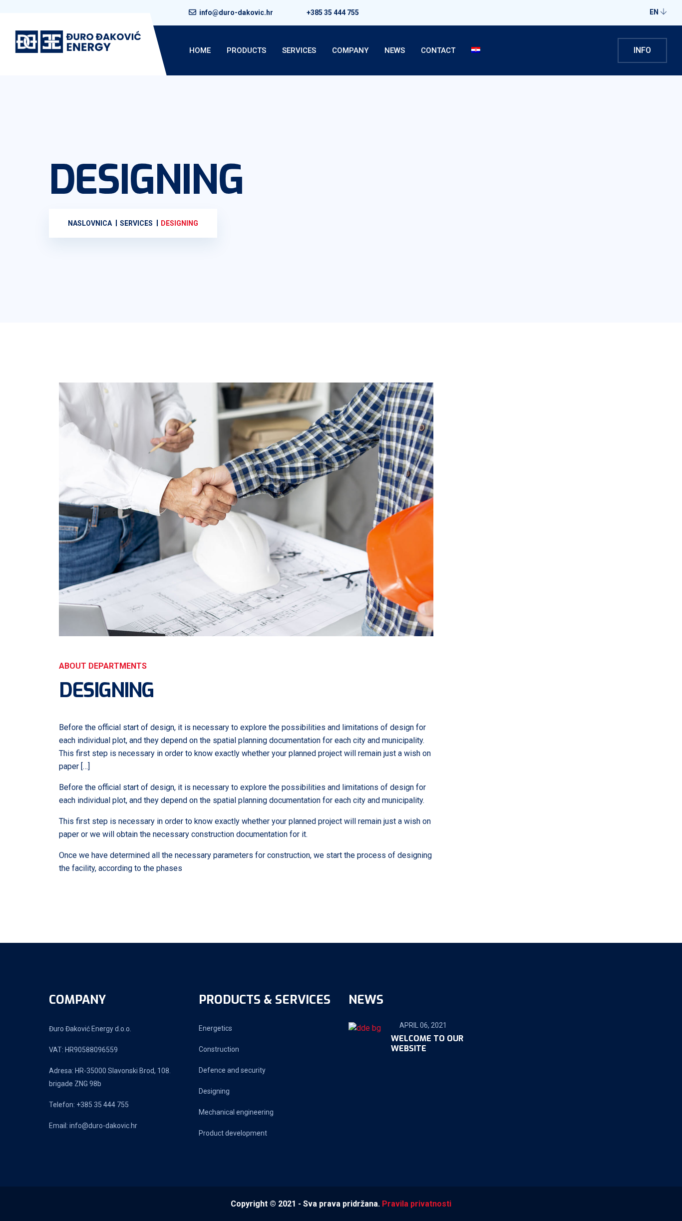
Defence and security (232, 1070)
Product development (233, 1133)
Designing (214, 1091)
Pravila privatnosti (416, 1204)
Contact (438, 50)
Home (200, 50)
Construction (219, 1049)
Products (246, 50)
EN (655, 12)
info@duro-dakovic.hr (236, 12)
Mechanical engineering (236, 1112)
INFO (642, 50)
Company (350, 50)
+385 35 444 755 (333, 12)
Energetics (215, 1028)
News (394, 50)
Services (299, 50)
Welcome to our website (427, 1043)
